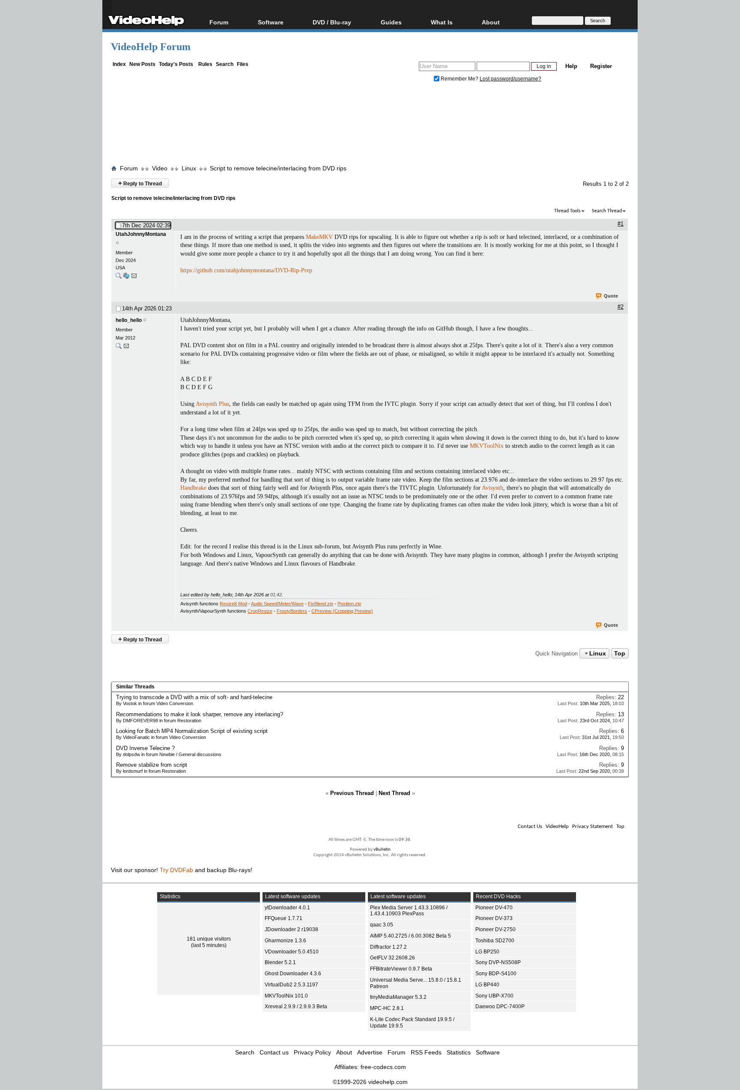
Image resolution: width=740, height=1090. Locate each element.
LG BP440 (487, 985)
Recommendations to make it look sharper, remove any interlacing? (199, 714)
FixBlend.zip (320, 603)
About (344, 1052)
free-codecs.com (383, 1066)
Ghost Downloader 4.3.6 (293, 974)
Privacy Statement (592, 826)
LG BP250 (487, 952)
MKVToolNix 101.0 (286, 996)
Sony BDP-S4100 (495, 974)
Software (270, 22)
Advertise (369, 1052)
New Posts (142, 64)
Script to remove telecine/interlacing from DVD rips (278, 168)
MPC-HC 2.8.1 (387, 1008)
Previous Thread (352, 793)
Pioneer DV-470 (494, 908)
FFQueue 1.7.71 (283, 918)
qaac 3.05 (381, 925)
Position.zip (349, 603)
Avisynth (492, 488)
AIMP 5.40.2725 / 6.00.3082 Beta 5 (410, 936)
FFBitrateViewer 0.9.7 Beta (401, 969)
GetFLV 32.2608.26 (392, 958)
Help (571, 66)
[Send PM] (134, 277)
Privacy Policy (312, 1052)
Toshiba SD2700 (494, 941)
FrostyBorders (292, 610)
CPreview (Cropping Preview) (342, 610)
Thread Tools (567, 211)
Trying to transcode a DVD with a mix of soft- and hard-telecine (194, 697)
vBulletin (382, 849)
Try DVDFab (176, 870)
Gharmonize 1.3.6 (285, 941)
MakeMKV (319, 237)
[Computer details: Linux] (126, 277)
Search (224, 64)
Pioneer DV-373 (494, 918)
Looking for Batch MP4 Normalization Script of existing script (192, 731)
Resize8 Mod (233, 603)
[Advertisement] (370, 125)
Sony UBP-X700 (494, 996)
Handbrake (193, 488)
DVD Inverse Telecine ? (145, 748)
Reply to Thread (140, 183)
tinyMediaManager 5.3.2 (398, 997)
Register (601, 66)
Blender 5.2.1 (280, 962)
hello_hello (129, 320)
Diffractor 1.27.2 (388, 947)
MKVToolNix (487, 446)
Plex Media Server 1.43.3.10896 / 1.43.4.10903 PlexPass (409, 911)
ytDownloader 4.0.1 (287, 908)
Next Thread (394, 793)
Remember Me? (459, 79)
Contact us (274, 1052)
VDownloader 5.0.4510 (292, 952)
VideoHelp (557, 826)
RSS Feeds (426, 1052)
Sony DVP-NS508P (498, 962)
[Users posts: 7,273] (119, 348)
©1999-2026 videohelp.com (370, 1081)
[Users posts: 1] (119, 277)
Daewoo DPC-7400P (500, 1007)
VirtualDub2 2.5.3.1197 (291, 985)
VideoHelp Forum (151, 46)
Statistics (459, 1052)
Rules (205, 64)
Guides (391, 22)
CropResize (260, 610)
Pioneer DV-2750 (495, 929)
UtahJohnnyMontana (141, 234)
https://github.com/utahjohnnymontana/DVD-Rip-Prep (246, 270)
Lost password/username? (510, 79)
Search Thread (607, 211)
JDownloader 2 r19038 (291, 929)
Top (619, 653)
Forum (218, 22)
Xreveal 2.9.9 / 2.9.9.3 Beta (296, 1007)
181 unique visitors (209, 939)
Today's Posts (176, 64)
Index (119, 64)
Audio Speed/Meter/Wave (277, 603)
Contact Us (530, 826)
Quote (611, 295)
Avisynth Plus (212, 404)
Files (242, 64)
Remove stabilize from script (151, 765)
